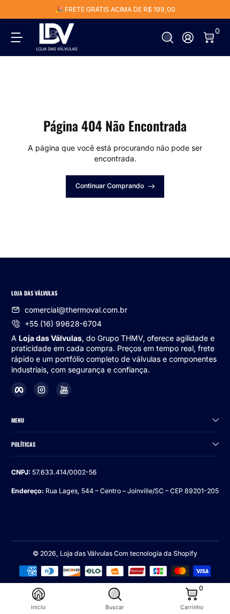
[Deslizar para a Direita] (211, 9)
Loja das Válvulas (86, 553)
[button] (167, 37)
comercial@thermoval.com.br (76, 309)
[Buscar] (167, 37)
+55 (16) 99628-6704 (63, 323)
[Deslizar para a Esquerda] (18, 9)
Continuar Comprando (109, 186)
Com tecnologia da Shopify (155, 553)
